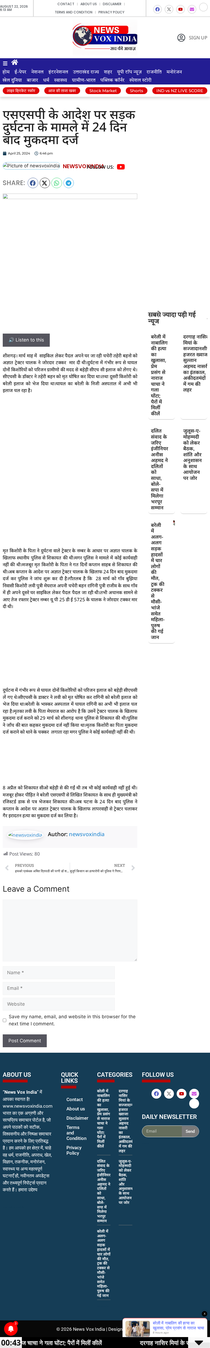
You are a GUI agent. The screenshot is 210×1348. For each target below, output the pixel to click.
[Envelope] (192, 9)
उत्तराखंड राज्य (86, 72)
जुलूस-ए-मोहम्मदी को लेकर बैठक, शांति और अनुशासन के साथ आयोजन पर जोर (192, 454)
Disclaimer (112, 4)
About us (88, 4)
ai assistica (145, 1143)
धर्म (46, 80)
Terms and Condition (73, 12)
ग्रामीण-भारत (83, 80)
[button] (33, 183)
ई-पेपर (20, 72)
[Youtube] (180, 9)
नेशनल (37, 72)
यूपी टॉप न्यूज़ (129, 72)
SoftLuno (144, 1329)
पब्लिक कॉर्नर (112, 80)
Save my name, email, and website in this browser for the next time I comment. (72, 1020)
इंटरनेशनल (58, 72)
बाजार (32, 80)
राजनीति (154, 72)
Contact (65, 4)
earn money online (103, 1306)
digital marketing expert (68, 1158)
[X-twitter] (169, 9)
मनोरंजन (174, 72)
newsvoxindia (86, 834)
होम (6, 72)
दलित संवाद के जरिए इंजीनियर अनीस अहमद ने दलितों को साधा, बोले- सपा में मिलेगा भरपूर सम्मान (159, 469)
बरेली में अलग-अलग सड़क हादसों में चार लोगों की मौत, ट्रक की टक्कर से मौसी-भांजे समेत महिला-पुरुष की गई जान (158, 581)
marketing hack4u (14, 1207)
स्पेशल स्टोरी (140, 80)
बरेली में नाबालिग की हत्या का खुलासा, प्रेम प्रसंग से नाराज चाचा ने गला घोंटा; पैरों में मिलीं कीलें (159, 375)
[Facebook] (157, 9)
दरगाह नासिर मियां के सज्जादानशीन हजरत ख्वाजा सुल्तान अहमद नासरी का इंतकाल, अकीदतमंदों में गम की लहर (196, 363)
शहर (108, 72)
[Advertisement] (70, 439)
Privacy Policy (111, 12)
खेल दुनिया (12, 80)
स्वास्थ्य (60, 80)
